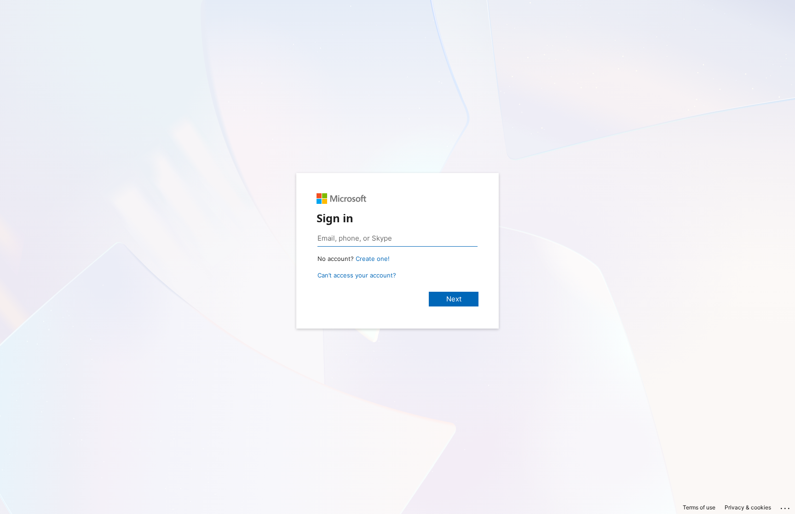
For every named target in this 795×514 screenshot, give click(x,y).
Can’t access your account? (356, 275)
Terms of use (699, 507)
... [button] (785, 506)
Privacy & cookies (748, 507)
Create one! (373, 258)
